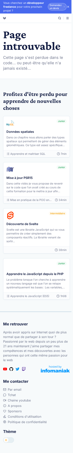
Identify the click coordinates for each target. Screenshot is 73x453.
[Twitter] (17, 369)
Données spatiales (20, 132)
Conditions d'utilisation (24, 416)
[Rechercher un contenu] (59, 18)
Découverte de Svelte (22, 224)
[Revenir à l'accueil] (4, 18)
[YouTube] (5, 369)
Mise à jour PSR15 (19, 178)
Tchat (12, 395)
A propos (14, 406)
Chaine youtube (19, 400)
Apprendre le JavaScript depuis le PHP (34, 274)
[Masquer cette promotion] (68, 6)
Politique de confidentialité (27, 422)
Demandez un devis (56, 7)
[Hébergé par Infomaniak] (55, 369)
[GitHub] (11, 369)
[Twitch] (24, 369)
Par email (14, 389)
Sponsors (15, 411)
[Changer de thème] (8, 440)
